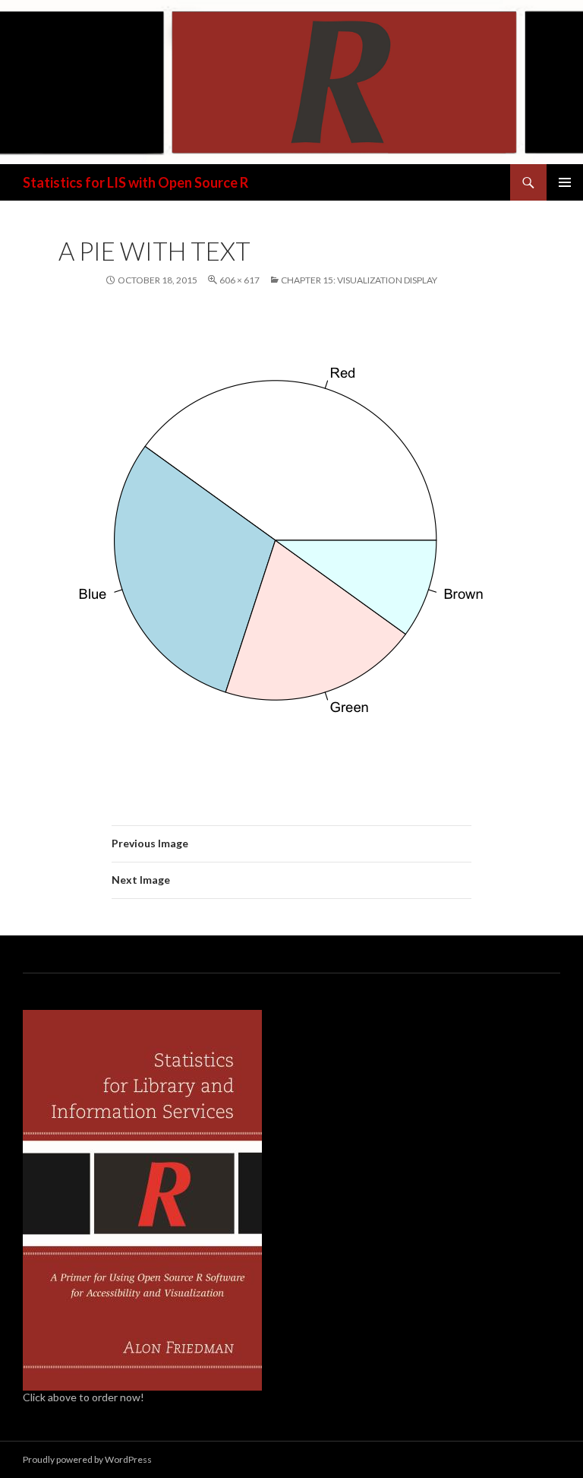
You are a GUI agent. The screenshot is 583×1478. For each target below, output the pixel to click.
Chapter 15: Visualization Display (359, 280)
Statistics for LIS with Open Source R (135, 182)
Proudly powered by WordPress (87, 1459)
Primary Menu (565, 182)
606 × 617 (239, 280)
